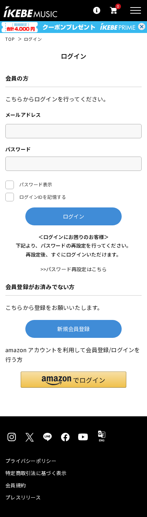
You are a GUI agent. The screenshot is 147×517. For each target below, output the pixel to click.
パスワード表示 (35, 184)
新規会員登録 (73, 328)
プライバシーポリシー (30, 460)
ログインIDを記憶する (42, 196)
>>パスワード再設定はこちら (73, 269)
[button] (73, 380)
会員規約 (15, 485)
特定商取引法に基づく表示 (35, 472)
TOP (10, 39)
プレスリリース (23, 497)
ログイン (74, 216)
